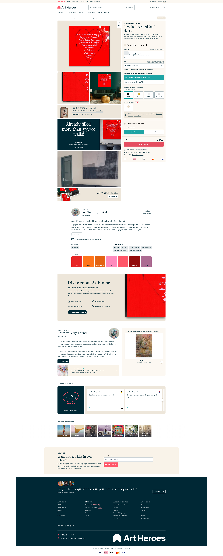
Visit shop (147, 211)
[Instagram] (65, 526)
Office (137, 247)
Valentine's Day (146, 247)
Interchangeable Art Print (136, 82)
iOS (85, 114)
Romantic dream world (120, 251)
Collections (71, 13)
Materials (91, 13)
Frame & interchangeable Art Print (139, 77)
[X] (73, 526)
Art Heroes (145, 502)
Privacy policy (127, 548)
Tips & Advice (102, 13)
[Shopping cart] (164, 7)
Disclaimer (107, 548)
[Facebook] (71, 526)
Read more (146, 213)
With (155, 132)
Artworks (60, 13)
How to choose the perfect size (155, 62)
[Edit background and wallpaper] (118, 26)
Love (131, 247)
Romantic (75, 247)
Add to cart (145, 144)
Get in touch (160, 491)
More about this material (157, 49)
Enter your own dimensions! (139, 69)
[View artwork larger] (118, 22)
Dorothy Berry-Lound (133, 24)
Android (91, 114)
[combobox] (106, 7)
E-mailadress (108, 456)
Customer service (120, 502)
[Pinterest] (68, 526)
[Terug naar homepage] (67, 7)
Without (135, 132)
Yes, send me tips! (111, 464)
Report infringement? (116, 548)
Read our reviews (78, 147)
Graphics (124, 247)
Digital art (117, 247)
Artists (81, 13)
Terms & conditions (98, 548)
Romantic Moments (136, 251)
